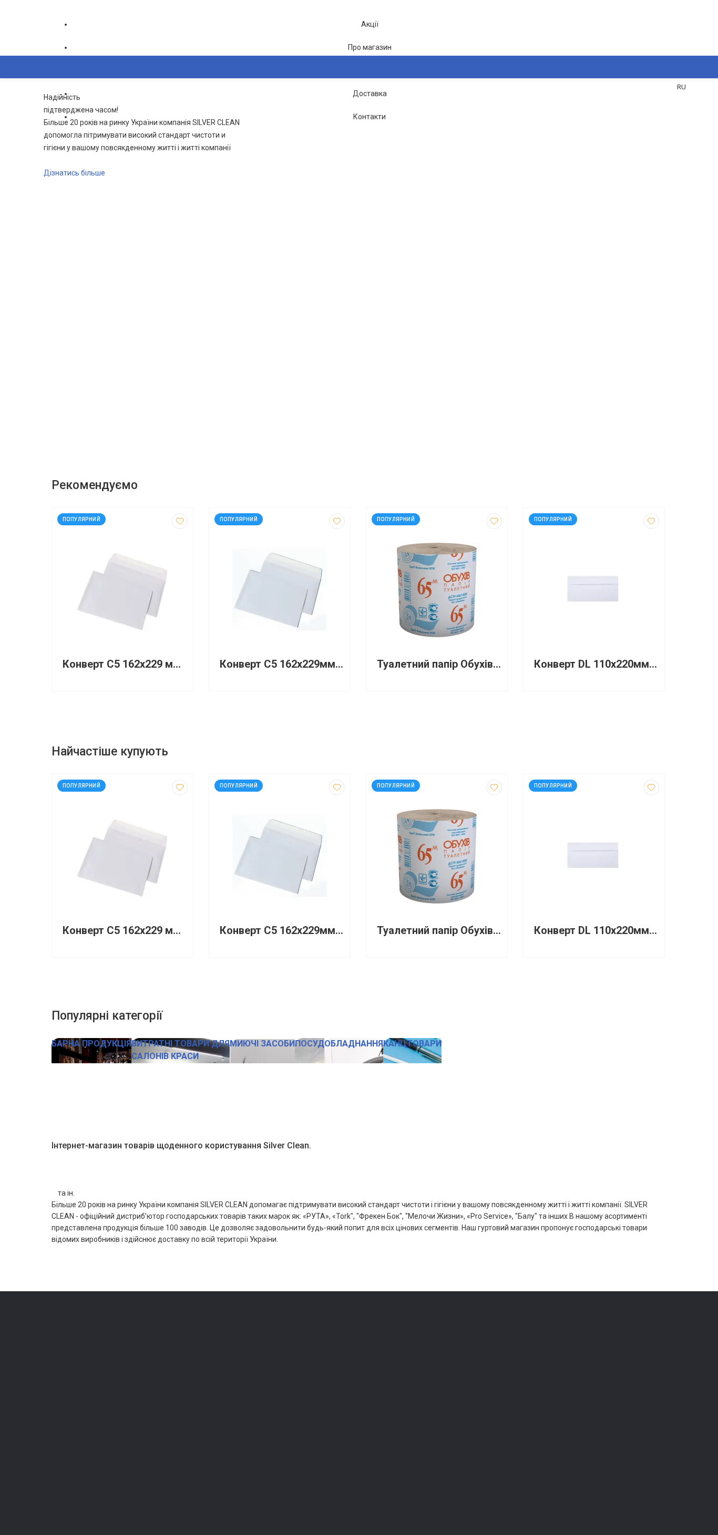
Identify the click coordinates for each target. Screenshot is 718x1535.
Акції (369, 24)
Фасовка (222, 1398)
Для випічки (227, 1428)
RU (681, 87)
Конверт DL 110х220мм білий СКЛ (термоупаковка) (596, 664)
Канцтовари (227, 1486)
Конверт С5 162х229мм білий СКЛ (282, 664)
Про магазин (370, 47)
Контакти (369, 116)
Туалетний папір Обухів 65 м (439, 664)
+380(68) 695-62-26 (94, 1356)
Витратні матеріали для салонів (259, 1457)
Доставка (370, 93)
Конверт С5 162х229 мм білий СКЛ (125, 664)
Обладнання (227, 1472)
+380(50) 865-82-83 (94, 1341)
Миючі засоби (230, 1369)
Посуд (218, 1413)
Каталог (75, 118)
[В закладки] (180, 521)
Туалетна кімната (236, 1354)
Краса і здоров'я (235, 1442)
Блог (371, 1383)
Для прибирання (234, 1383)
